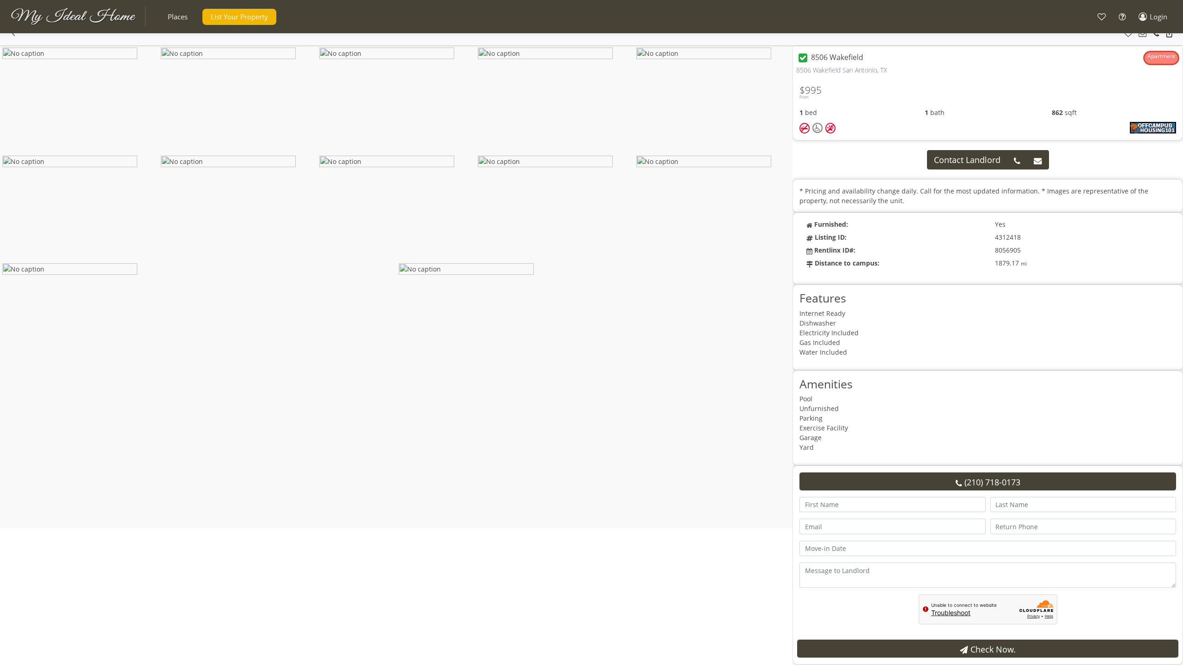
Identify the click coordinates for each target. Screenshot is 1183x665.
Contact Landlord (967, 159)
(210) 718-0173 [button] (991, 482)
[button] (177, 16)
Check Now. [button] (992, 649)
